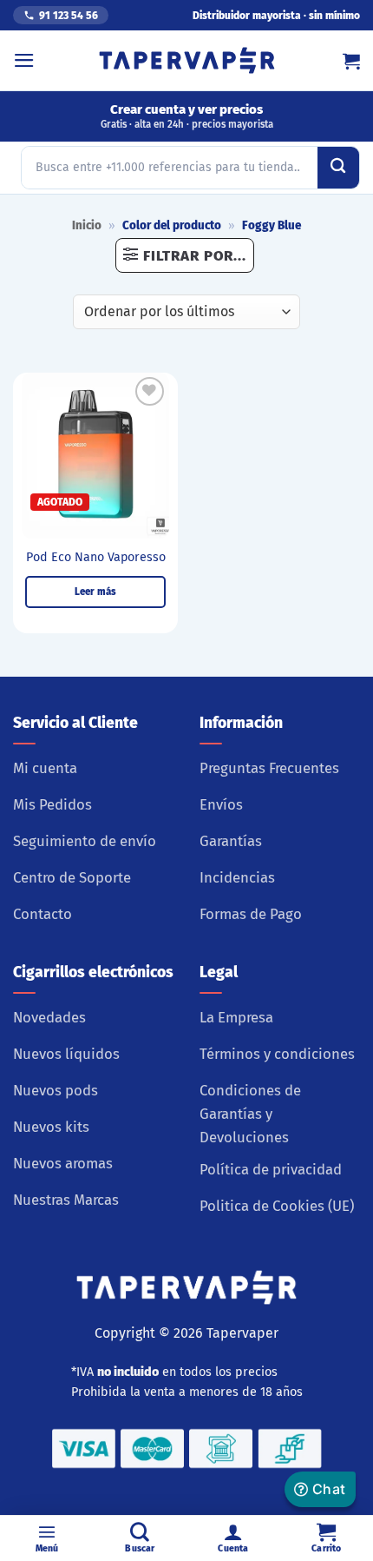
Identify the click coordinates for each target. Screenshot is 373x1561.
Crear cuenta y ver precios (187, 116)
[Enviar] (338, 167)
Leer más (95, 591)
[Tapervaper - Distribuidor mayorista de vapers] (187, 60)
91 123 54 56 (68, 16)
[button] (24, 60)
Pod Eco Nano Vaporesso (96, 557)
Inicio (86, 225)
